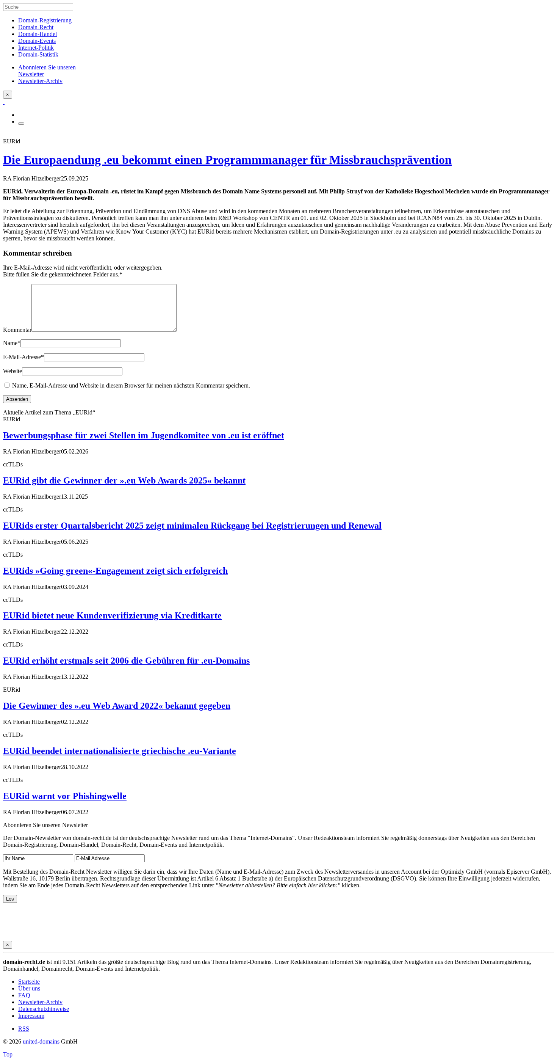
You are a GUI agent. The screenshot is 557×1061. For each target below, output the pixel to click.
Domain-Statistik (38, 54)
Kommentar (17, 329)
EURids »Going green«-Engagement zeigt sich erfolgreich (115, 571)
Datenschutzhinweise (43, 1009)
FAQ (24, 995)
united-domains (41, 1041)
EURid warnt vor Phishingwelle (65, 796)
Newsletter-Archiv (40, 1002)
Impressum (31, 1015)
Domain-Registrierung (45, 20)
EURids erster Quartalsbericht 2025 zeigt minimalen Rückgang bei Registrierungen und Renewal (192, 525)
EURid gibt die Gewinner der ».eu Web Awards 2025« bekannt (124, 480)
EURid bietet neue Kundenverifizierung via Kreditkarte (112, 615)
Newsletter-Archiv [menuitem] (40, 81)
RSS (23, 1028)
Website (12, 371)
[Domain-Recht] (4, 102)
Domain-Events (37, 41)
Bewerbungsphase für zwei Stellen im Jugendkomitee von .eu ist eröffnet (143, 435)
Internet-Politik (36, 47)
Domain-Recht (35, 27)
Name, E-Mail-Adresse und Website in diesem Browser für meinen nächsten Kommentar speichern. (131, 385)
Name (11, 343)
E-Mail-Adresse (23, 357)
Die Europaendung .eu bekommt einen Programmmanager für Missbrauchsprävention (227, 159)
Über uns (29, 988)
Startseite (29, 981)
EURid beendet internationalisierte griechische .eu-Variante (119, 751)
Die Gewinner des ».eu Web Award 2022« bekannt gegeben (116, 706)
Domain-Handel (37, 34)
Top (8, 1054)
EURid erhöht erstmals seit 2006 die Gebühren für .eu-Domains (126, 660)
